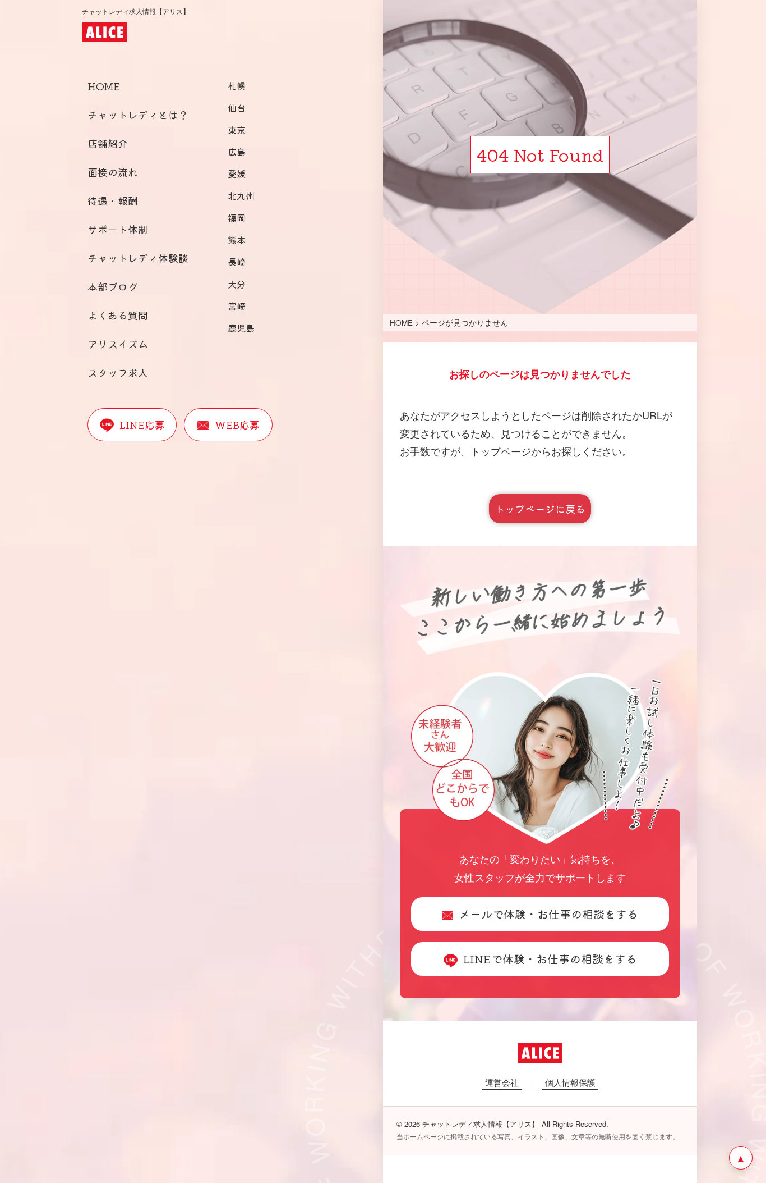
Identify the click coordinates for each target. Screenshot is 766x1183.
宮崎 (237, 306)
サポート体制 (117, 229)
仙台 (237, 107)
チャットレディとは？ (137, 114)
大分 (237, 284)
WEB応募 (237, 424)
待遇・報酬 (112, 200)
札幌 (237, 85)
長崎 (237, 261)
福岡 (237, 218)
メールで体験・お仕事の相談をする (548, 914)
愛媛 (237, 173)
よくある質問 (117, 315)
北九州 (241, 195)
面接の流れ (112, 172)
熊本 (237, 239)
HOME (103, 86)
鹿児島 (241, 328)
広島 (237, 151)
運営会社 (502, 1082)
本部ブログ (112, 286)
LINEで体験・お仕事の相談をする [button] (550, 959)
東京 (237, 129)
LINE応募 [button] (142, 424)
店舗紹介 (107, 143)
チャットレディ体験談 (137, 257)
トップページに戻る (540, 508)
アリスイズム (117, 343)
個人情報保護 (570, 1082)
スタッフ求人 (117, 372)
